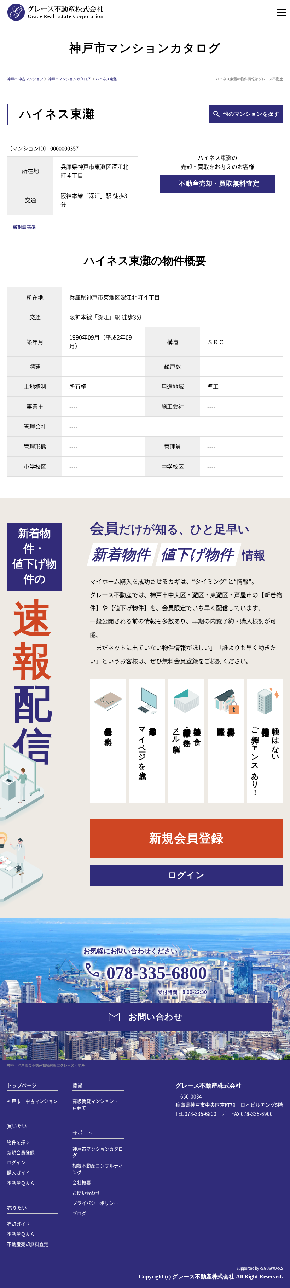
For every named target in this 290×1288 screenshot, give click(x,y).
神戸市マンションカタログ (69, 78)
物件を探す (18, 1142)
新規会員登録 (21, 1152)
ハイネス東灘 (106, 78)
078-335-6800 (156, 973)
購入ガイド (18, 1172)
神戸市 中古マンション (25, 78)
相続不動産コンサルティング (97, 1168)
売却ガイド (18, 1223)
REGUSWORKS (271, 1268)
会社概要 (81, 1182)
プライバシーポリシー (95, 1202)
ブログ (79, 1213)
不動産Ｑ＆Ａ (21, 1182)
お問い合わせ (86, 1192)
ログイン (16, 1162)
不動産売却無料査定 (27, 1244)
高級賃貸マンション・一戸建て (97, 1104)
